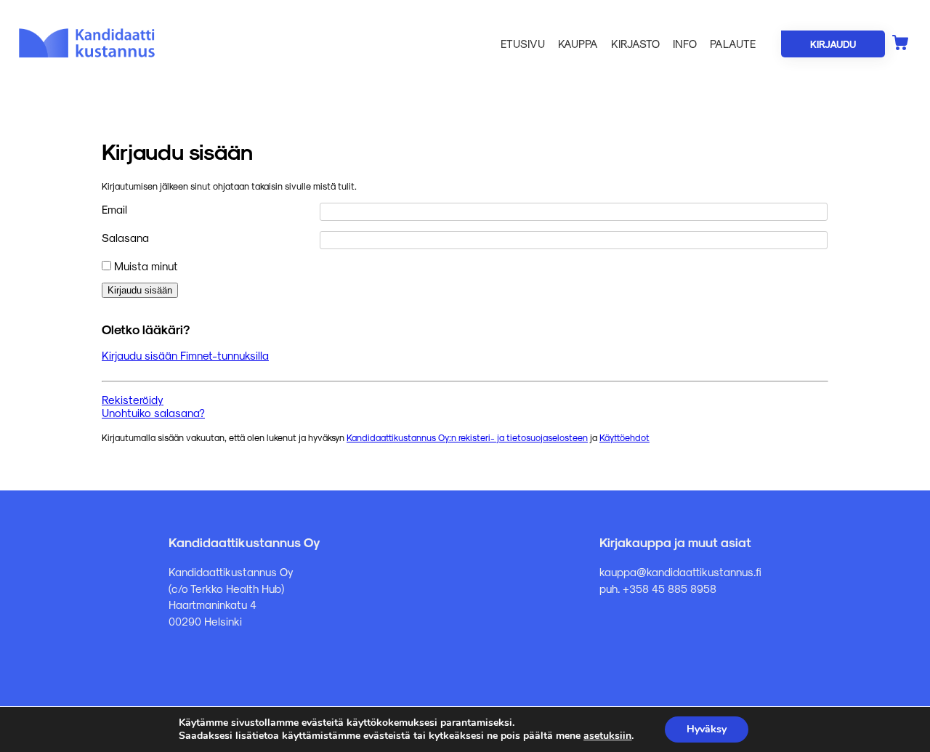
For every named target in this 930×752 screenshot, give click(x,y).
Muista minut (144, 265)
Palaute (733, 43)
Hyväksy (707, 729)
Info (685, 43)
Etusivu (523, 43)
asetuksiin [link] (607, 736)
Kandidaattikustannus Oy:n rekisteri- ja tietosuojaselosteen (467, 437)
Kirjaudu (833, 44)
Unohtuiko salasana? (153, 412)
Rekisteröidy (132, 399)
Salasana (125, 237)
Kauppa (578, 43)
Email (114, 209)
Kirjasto (635, 43)
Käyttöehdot (624, 437)
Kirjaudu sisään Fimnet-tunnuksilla (185, 355)
